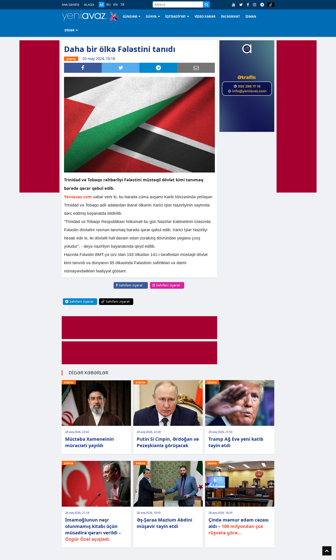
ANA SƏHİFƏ (70, 5)
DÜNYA (151, 16)
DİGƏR (69, 30)
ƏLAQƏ (89, 5)
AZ (102, 4)
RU (108, 5)
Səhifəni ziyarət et (129, 288)
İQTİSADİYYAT (175, 16)
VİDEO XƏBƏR (205, 16)
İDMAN (250, 16)
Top (326, 550)
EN (115, 5)
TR (122, 5)
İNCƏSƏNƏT (230, 16)
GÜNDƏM (130, 16)
